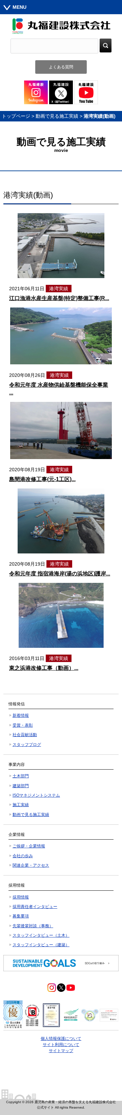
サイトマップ (61, 1050)
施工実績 (21, 804)
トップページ (16, 116)
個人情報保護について (61, 1038)
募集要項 (21, 916)
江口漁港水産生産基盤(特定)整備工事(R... (59, 298)
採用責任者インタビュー (35, 906)
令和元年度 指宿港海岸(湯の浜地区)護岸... (59, 573)
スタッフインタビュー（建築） (41, 944)
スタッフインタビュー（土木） (41, 935)
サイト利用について (61, 1044)
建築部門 (21, 785)
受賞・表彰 (23, 725)
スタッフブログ (27, 744)
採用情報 (21, 897)
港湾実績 (58, 288)
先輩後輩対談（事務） (33, 926)
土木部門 (21, 776)
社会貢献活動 (25, 734)
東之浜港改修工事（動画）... (43, 668)
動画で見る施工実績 (57, 116)
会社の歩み (23, 856)
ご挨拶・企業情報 (29, 846)
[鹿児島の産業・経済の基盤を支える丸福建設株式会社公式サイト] (61, 26)
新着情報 (21, 715)
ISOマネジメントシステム (36, 795)
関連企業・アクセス (31, 865)
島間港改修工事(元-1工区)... (42, 479)
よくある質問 (61, 67)
